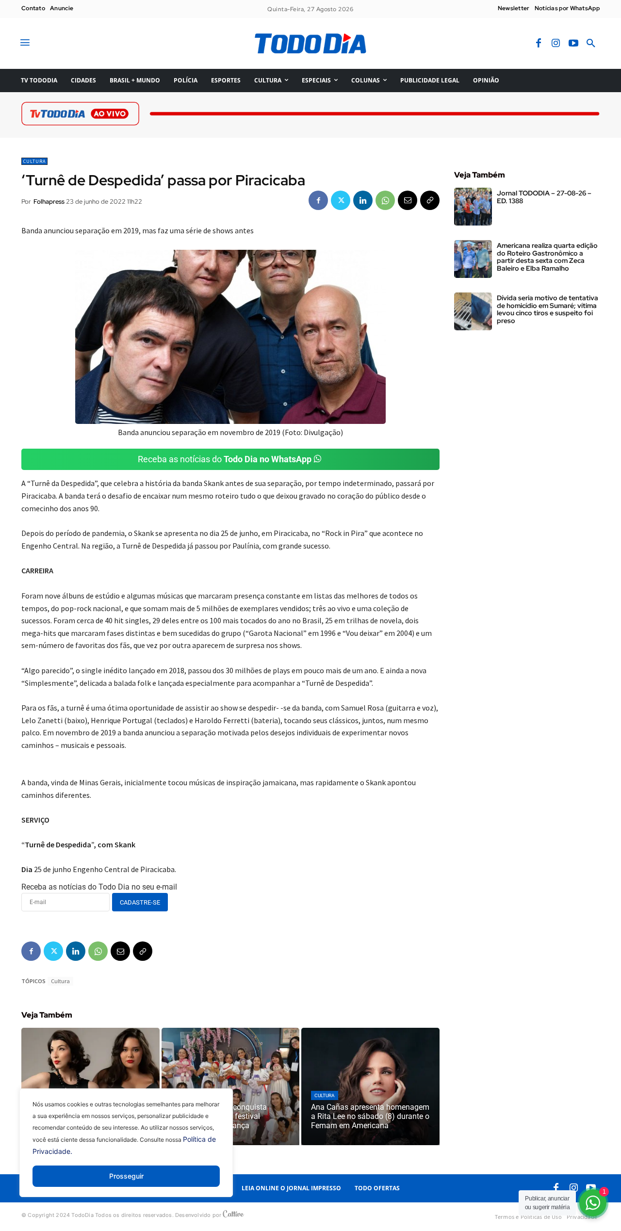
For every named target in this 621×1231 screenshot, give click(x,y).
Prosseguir (126, 1176)
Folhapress (49, 201)
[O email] (407, 200)
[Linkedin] (363, 200)
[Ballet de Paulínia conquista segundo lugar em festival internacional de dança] (231, 1086)
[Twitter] (340, 200)
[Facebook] (538, 43)
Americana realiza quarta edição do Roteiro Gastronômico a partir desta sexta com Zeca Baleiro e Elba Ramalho (547, 256)
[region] (126, 1150)
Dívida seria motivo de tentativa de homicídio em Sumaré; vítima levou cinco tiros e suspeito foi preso (547, 308)
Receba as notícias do (224, 459)
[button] (591, 43)
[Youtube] (573, 43)
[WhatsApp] (385, 200)
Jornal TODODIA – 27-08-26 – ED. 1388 (544, 197)
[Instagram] (556, 43)
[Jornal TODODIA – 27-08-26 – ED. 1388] (473, 207)
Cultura (34, 161)
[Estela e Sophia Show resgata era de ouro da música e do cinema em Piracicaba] (90, 1086)
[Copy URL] (430, 200)
